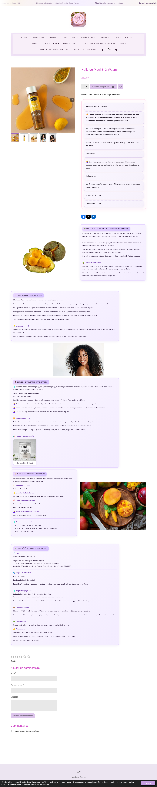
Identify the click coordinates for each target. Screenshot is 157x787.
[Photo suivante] (72, 100)
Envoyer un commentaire (23, 716)
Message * (15, 697)
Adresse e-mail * (17, 685)
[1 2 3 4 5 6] (85, 86)
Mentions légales (79, 777)
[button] (15, 137)
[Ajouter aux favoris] (120, 86)
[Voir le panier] (115, 50)
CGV (79, 772)
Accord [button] (148, 783)
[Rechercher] (109, 48)
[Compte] (103, 50)
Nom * (13, 673)
